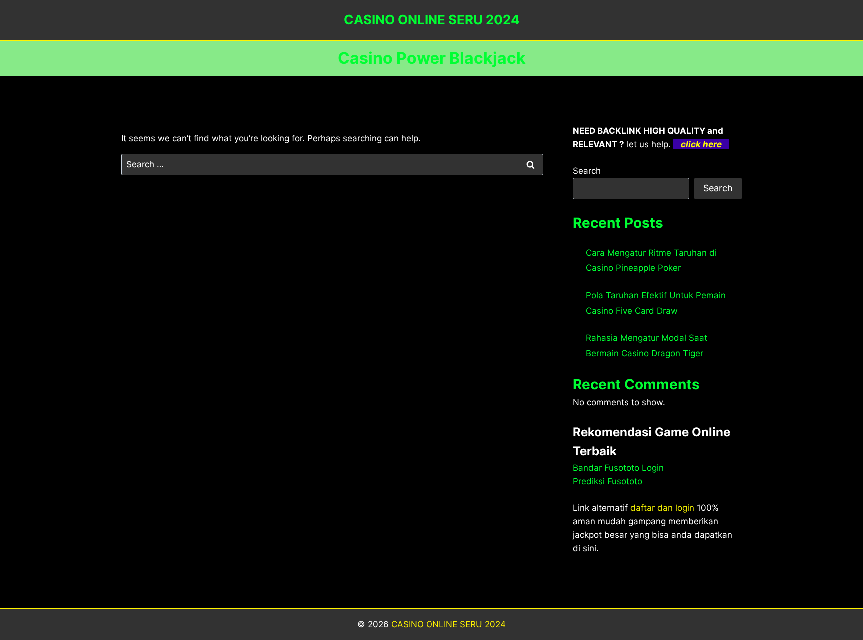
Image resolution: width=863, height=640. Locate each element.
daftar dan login (662, 508)
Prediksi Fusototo (607, 481)
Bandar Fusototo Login (618, 468)
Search (587, 171)
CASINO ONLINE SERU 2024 (448, 625)
